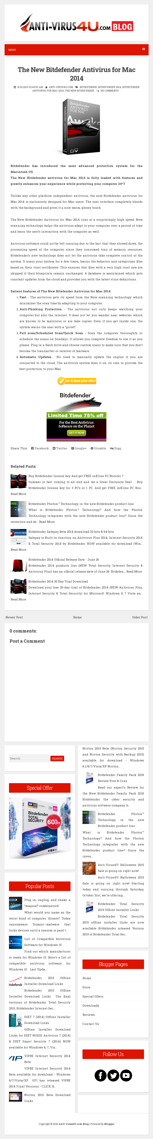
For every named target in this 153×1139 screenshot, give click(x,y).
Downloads (90, 1005)
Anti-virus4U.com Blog (74, 1123)
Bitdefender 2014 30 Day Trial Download (58, 581)
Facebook (41, 448)
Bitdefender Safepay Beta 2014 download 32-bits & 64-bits (71, 532)
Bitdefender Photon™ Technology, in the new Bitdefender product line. (81, 504)
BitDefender (88, 87)
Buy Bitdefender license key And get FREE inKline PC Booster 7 (76, 476)
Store (86, 987)
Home (77, 617)
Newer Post (14, 617)
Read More (18, 494)
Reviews (88, 1015)
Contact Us (90, 1024)
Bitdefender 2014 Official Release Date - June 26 (63, 559)
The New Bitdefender (79, 90)
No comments (110, 90)
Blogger (109, 1123)
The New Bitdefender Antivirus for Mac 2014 (76, 73)
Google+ (80, 448)
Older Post (140, 617)
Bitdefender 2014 (109, 87)
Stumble (99, 448)
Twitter (61, 448)
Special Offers (92, 996)
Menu (12, 49)
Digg (117, 448)
